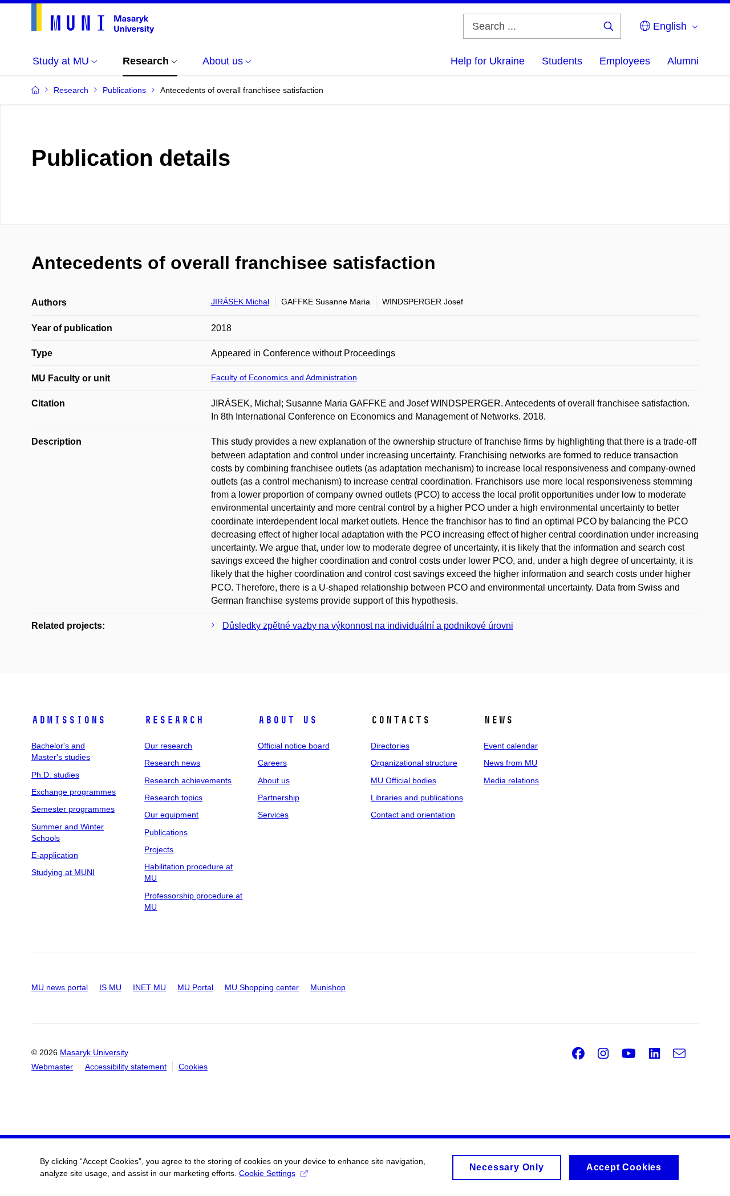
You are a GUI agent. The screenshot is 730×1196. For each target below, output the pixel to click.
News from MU (510, 762)
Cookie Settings (267, 1173)
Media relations (511, 780)
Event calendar (511, 745)
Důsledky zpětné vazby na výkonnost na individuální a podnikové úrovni (367, 625)
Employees (624, 61)
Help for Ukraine (488, 61)
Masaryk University (94, 1052)
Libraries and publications (417, 797)
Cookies (193, 1066)
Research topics (173, 797)
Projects (158, 849)
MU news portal (59, 987)
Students (562, 61)
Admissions (68, 720)
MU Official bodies (403, 780)
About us (287, 720)
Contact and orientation (413, 814)
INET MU (149, 987)
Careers (272, 762)
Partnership (278, 797)
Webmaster (52, 1066)
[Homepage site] (92, 18)
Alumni (683, 61)
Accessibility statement (126, 1066)
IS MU (110, 987)
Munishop (328, 987)
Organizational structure (414, 762)
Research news (172, 762)
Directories (390, 745)
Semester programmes (73, 808)
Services (273, 814)
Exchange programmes (73, 791)
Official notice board (294, 745)
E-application (54, 855)
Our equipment (171, 814)
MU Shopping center (262, 987)
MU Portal (195, 987)
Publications (166, 832)
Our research (168, 745)
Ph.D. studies (55, 774)
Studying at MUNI (63, 872)
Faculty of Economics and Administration (284, 377)
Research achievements (188, 780)
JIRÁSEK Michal (240, 301)
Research (174, 720)
